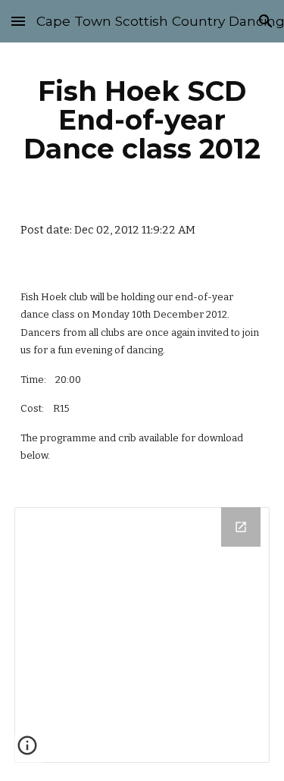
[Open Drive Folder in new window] (241, 527)
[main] (142, 120)
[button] (18, 21)
